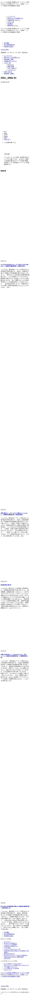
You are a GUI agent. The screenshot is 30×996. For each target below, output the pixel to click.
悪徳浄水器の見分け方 (9, 953)
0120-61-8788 (4, 49)
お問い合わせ (8, 71)
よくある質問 (7, 947)
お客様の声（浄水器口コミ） (11, 946)
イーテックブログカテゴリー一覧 (12, 949)
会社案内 (6, 43)
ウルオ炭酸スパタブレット (10, 966)
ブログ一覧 (7, 63)
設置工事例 (10, 66)
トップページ (8, 55)
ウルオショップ (8, 969)
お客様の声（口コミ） (10, 61)
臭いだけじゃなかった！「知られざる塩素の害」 (16, 955)
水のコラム (10, 64)
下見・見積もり (12, 68)
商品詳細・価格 (8, 59)
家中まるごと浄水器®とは (12, 57)
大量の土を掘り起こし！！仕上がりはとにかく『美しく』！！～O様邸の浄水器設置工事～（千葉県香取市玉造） (14, 656)
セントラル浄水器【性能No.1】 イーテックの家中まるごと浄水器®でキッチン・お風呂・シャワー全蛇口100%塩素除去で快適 (15, 974)
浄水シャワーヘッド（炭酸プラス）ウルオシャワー (16, 965)
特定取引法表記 (8, 46)
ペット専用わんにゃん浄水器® (11, 968)
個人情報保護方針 (9, 44)
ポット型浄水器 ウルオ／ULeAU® (12, 963)
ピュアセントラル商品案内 (10, 944)
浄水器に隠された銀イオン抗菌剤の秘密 (14, 957)
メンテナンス (11, 70)
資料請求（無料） (9, 73)
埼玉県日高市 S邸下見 (6, 584)
